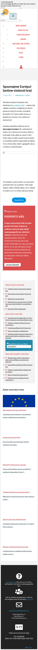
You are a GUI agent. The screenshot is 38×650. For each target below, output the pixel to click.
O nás (21, 57)
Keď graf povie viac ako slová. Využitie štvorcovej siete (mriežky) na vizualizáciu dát (18, 304)
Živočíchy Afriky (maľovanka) (17, 309)
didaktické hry (19, 95)
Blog (21, 52)
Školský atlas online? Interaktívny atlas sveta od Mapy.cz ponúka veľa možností (17, 360)
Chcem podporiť (12, 265)
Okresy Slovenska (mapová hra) (18, 375)
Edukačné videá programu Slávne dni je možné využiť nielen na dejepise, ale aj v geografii (19, 336)
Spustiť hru (19, 200)
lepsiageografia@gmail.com (19, 610)
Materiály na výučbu (21, 43)
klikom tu (29, 599)
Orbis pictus (23, 30)
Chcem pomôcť (12, 346)
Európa (27, 95)
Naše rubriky (21, 25)
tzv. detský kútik (18, 105)
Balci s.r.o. (28, 647)
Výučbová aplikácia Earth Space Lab (19, 328)
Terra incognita (23, 34)
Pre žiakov (21, 48)
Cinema (23, 39)
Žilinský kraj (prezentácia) (16, 299)
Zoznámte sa (11, 582)
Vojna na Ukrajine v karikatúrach (18, 331)
